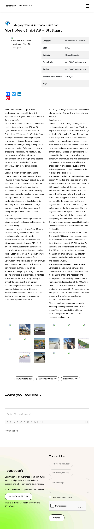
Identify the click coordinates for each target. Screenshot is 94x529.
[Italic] (10, 422)
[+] (41, 422)
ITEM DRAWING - (70, 379)
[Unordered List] (24, 422)
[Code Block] (31, 422)
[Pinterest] (7, 98)
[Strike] (17, 422)
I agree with (62, 497)
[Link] (34, 422)
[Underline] (14, 422)
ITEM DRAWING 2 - (24, 379)
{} (38, 422)
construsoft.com (18, 496)
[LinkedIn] (19, 94)
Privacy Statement (66, 497)
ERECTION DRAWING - (48, 379)
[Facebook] (7, 94)
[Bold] (7, 422)
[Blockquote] (28, 422)
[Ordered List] (21, 422)
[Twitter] (13, 94)
